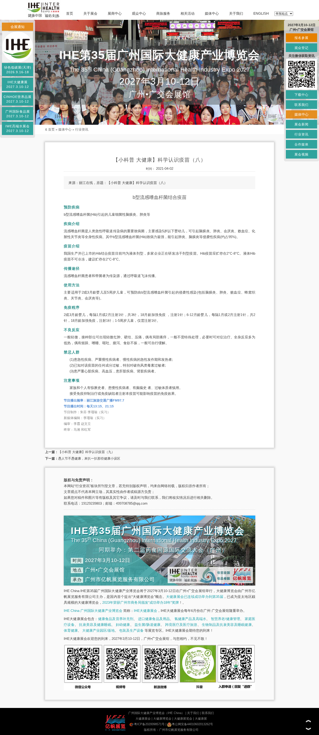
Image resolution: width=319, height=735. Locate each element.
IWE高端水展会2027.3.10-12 (17, 128)
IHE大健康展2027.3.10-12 (17, 84)
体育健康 (71, 630)
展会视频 (301, 154)
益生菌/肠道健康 (147, 625)
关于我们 (236, 13)
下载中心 (301, 95)
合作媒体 (301, 144)
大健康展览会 (183, 718)
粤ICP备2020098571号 (149, 724)
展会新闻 (301, 124)
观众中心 (139, 13)
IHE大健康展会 (145, 611)
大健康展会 (143, 718)
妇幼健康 (123, 625)
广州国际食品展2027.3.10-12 (17, 114)
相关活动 (188, 13)
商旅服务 (163, 13)
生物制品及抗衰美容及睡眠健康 (227, 625)
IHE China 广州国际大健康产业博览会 (93, 611)
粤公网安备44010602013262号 (192, 724)
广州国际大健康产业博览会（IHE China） (156, 713)
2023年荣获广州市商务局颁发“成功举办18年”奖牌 (140, 602)
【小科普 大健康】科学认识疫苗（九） (86, 452)
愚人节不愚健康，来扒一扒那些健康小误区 (89, 458)
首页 (69, 13)
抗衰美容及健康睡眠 (95, 625)
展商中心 (115, 13)
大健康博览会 (162, 718)
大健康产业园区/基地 (98, 630)
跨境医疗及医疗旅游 (181, 625)
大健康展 (201, 718)
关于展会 (90, 13)
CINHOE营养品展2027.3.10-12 (18, 99)
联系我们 (208, 713)
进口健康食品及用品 (154, 619)
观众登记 (301, 48)
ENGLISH (261, 13)
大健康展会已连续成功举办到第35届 (194, 597)
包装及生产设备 (131, 630)
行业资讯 (81, 129)
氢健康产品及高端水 (190, 619)
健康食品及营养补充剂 (116, 619)
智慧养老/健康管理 (225, 619)
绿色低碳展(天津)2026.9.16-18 (17, 70)
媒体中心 (212, 13)
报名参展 (301, 38)
